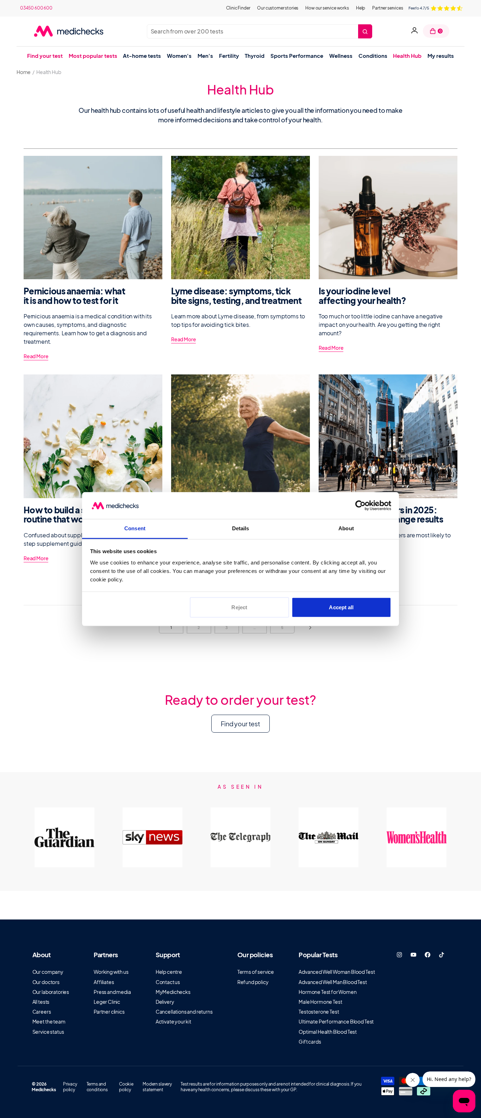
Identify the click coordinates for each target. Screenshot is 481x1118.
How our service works (327, 8)
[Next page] (310, 627)
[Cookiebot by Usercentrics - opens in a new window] (360, 505)
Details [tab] (240, 528)
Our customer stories (277, 8)
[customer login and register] (414, 31)
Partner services (387, 8)
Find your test (240, 724)
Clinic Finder (238, 8)
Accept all (341, 607)
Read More (36, 356)
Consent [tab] (134, 528)
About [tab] (346, 528)
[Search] (365, 31)
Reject (239, 607)
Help (360, 8)
